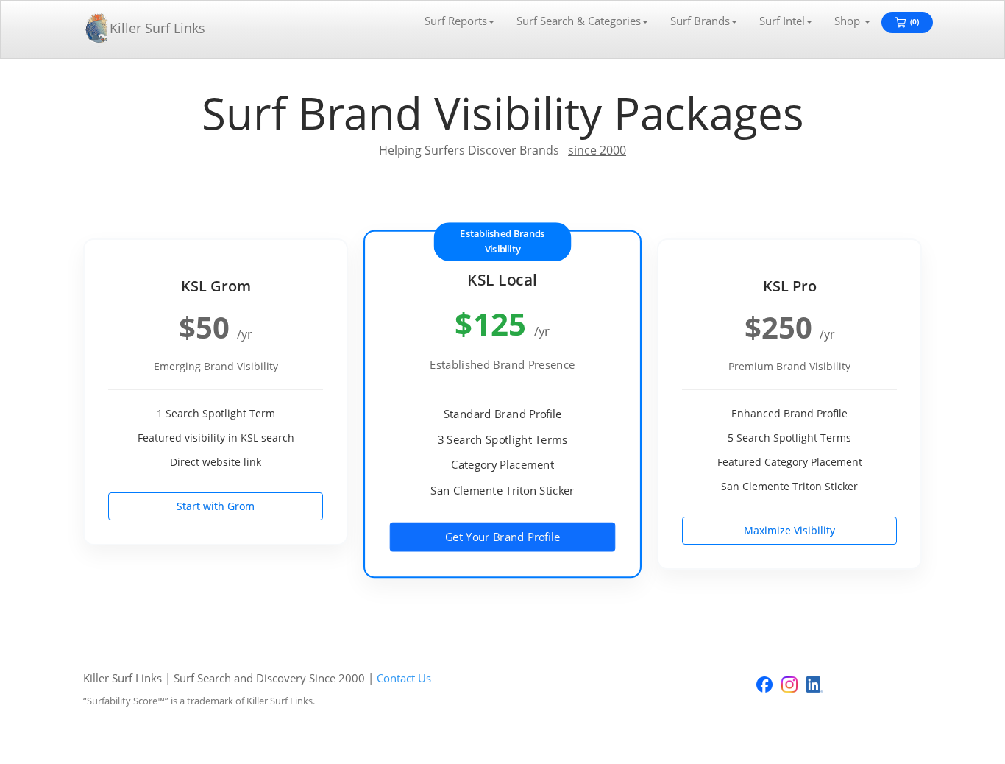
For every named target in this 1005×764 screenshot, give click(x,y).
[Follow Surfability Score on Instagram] (789, 684)
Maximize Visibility (789, 530)
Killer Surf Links (157, 28)
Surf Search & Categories (578, 20)
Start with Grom (216, 506)
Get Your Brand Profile (502, 536)
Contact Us (404, 678)
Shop (848, 20)
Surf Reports (456, 20)
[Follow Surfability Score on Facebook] (764, 684)
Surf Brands (700, 20)
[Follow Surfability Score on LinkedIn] (814, 684)
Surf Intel (782, 20)
